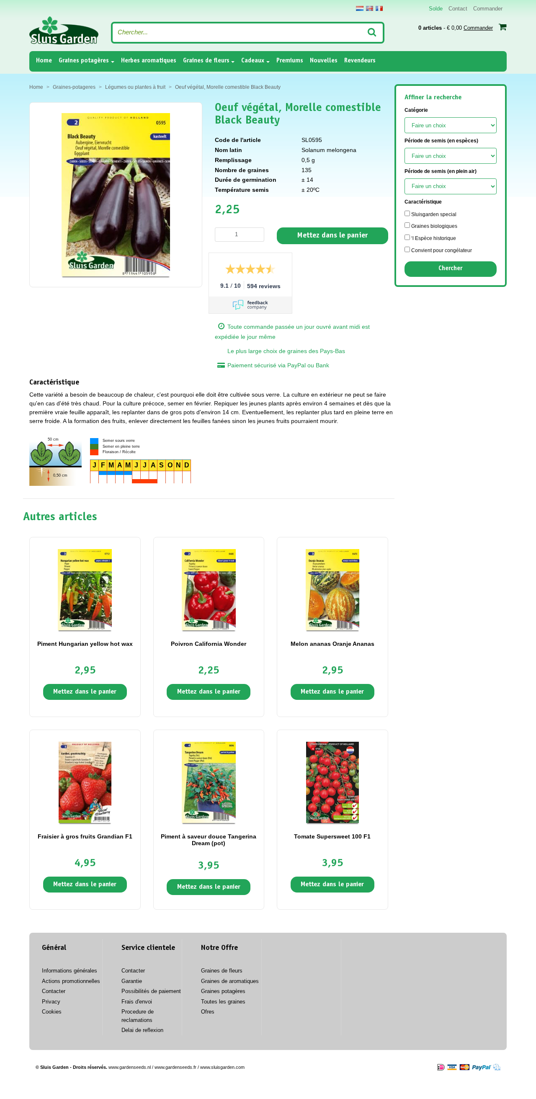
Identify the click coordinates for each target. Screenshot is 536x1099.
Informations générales (69, 970)
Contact (457, 8)
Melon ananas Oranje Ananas (332, 643)
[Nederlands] (359, 8)
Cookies (52, 1012)
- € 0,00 (455, 28)
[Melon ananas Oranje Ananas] (333, 589)
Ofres (207, 1012)
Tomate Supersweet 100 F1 (332, 836)
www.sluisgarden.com (222, 1067)
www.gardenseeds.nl (129, 1067)
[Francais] (379, 8)
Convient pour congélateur (441, 250)
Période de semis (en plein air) (441, 171)
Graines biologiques (433, 226)
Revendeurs (360, 61)
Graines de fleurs (206, 61)
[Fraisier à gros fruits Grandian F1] (85, 782)
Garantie (131, 981)
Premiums (289, 61)
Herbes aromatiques (148, 61)
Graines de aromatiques (230, 981)
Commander (487, 8)
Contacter (53, 991)
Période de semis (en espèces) (441, 141)
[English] (369, 8)
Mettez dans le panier (332, 236)
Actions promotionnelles (71, 981)
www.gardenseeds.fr (175, 1067)
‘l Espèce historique (433, 238)
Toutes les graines (223, 1001)
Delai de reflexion (142, 1030)
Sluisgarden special (433, 214)
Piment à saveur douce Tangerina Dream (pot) (208, 839)
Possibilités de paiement (151, 991)
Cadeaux (252, 61)
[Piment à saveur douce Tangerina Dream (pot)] (209, 782)
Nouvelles (324, 61)
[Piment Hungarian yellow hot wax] (85, 589)
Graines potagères (84, 61)
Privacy (51, 1001)
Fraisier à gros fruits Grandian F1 (85, 836)
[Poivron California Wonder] (209, 589)
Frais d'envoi (136, 1001)
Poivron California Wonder (208, 643)
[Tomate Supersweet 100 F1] (332, 782)
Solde (436, 8)
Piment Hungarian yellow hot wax (85, 643)
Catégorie (416, 110)
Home (44, 60)
